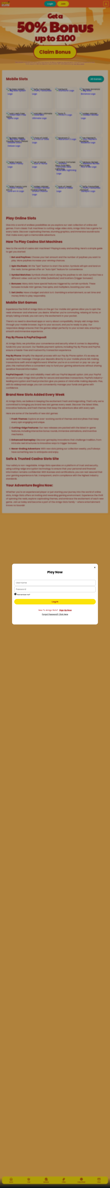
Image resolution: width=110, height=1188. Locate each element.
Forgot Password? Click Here (55, 614)
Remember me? (23, 594)
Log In (55, 601)
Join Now (55, 610)
